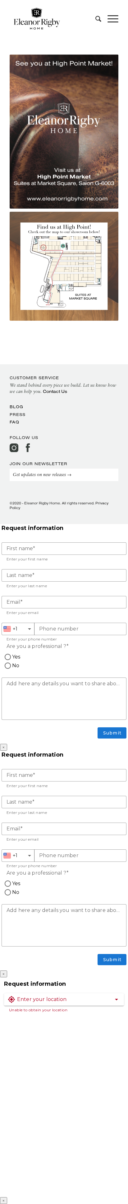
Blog (16, 406)
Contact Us (55, 391)
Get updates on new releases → (42, 475)
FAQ (14, 421)
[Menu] (109, 18)
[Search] (95, 18)
